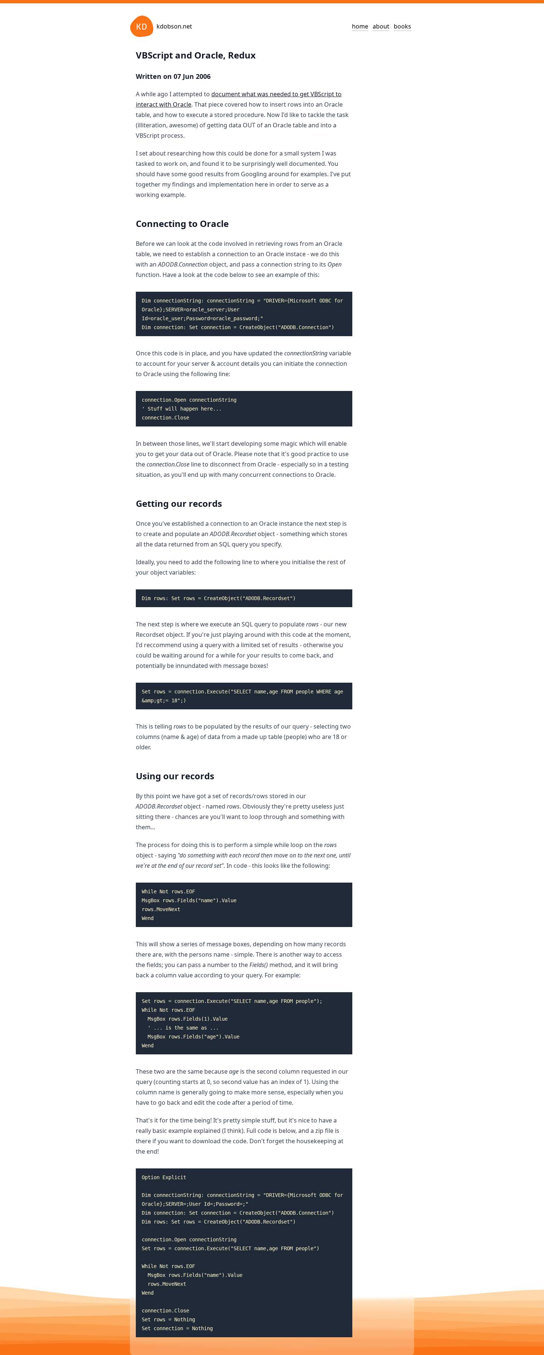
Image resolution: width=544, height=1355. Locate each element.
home (360, 26)
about (381, 26)
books (402, 26)
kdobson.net (174, 26)
